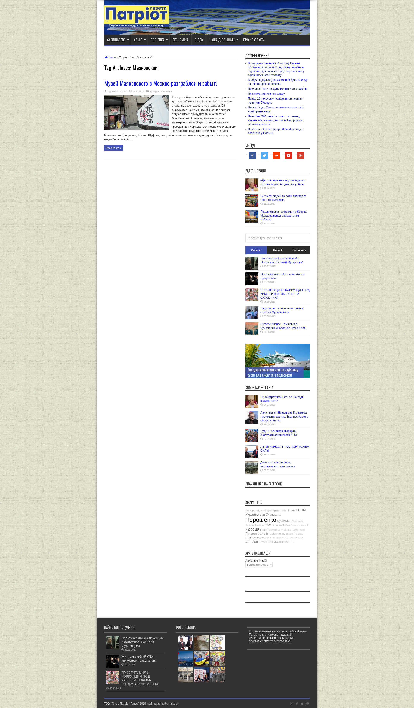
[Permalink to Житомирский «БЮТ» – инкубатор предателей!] (251, 284)
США (302, 510)
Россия (252, 529)
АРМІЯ (138, 39)
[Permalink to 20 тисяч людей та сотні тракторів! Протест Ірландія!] (251, 206)
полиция (277, 525)
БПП (270, 542)
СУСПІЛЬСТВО (116, 39)
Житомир (253, 537)
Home (112, 57)
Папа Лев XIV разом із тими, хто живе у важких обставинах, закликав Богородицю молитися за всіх (275, 120)
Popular (256, 250)
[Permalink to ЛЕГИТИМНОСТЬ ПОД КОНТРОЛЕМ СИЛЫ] (251, 456)
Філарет (267, 510)
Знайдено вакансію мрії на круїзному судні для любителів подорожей (273, 372)
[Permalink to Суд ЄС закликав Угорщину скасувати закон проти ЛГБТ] (251, 441)
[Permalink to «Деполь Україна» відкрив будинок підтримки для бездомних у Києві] (251, 190)
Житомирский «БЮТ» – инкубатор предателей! (138, 658)
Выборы (259, 525)
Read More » (114, 147)
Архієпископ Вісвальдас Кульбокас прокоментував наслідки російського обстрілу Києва (284, 416)
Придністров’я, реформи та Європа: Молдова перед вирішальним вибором (283, 215)
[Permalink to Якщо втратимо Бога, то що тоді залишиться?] (251, 407)
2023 (300, 533)
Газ (247, 510)
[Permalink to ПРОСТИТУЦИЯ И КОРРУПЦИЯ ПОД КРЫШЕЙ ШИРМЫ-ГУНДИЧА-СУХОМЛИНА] (251, 300)
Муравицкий (281, 541)
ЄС (307, 525)
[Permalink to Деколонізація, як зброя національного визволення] (251, 472)
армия (289, 533)
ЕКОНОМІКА (180, 39)
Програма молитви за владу (266, 93)
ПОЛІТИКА (158, 39)
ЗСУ (260, 533)
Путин (263, 541)
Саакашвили (297, 525)
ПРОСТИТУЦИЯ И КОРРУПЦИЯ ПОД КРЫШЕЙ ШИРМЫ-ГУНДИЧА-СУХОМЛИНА (285, 293)
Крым (276, 510)
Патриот (251, 533)
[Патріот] (136, 24)
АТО (300, 537)
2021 (287, 537)
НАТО (293, 537)
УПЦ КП (288, 530)
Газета (265, 529)
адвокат (252, 542)
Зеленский (299, 530)
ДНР (280, 530)
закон (300, 521)
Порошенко (260, 520)
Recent (277, 250)
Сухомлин (284, 521)
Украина (252, 514)
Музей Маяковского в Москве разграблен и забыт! (160, 83)
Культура (154, 91)
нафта (273, 530)
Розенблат (268, 537)
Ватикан (249, 525)
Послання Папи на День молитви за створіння (278, 88)
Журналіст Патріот (117, 91)
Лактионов (278, 533)
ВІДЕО (199, 39)
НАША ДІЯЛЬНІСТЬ (222, 39)
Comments (299, 250)
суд (262, 514)
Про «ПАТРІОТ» (254, 39)
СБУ (268, 525)
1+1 (291, 541)
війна (267, 533)
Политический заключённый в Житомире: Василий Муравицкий (142, 642)
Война (286, 525)
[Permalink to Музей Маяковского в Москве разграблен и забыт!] (136, 128)
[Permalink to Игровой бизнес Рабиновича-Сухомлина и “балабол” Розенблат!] (251, 334)
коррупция (256, 510)
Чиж (294, 521)
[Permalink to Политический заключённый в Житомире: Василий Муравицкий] (251, 268)
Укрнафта (273, 514)
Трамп (283, 510)
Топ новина (166, 91)
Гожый (292, 510)
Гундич (280, 537)
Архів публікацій (256, 560)
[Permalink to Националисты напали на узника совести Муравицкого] (251, 318)
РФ (295, 533)
